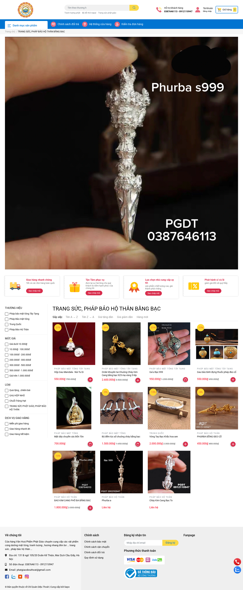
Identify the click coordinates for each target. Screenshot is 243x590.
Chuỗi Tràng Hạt (17, 400)
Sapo (67, 587)
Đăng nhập (207, 11)
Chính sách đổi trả (68, 24)
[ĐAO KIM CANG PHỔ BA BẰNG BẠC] (74, 472)
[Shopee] (20, 576)
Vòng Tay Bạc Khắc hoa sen (163, 436)
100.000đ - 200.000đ (20, 354)
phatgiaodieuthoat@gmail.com (34, 569)
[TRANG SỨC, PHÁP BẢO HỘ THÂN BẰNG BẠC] (121, 153)
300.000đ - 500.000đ (20, 365)
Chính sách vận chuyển (96, 546)
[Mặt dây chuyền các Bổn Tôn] (74, 408)
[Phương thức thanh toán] (144, 559)
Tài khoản (208, 8)
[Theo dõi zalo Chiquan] (14, 576)
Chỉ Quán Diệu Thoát (38, 587)
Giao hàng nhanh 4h (19, 428)
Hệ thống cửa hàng (100, 24)
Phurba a (106, 500)
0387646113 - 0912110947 (178, 11)
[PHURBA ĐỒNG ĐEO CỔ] (216, 408)
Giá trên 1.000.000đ (19, 375)
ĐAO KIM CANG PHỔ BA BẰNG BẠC (72, 500)
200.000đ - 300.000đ (20, 360)
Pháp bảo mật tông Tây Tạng (24, 313)
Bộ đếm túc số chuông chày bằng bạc (121, 436)
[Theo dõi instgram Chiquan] (27, 576)
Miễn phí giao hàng (19, 423)
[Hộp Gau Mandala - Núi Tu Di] (74, 343)
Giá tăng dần (105, 317)
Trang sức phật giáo (107, 13)
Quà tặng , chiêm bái (19, 390)
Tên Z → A (88, 317)
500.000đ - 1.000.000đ (21, 370)
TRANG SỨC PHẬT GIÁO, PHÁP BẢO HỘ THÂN (27, 408)
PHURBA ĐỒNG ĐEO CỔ (209, 436)
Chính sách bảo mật (95, 541)
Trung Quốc (15, 324)
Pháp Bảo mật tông (19, 319)
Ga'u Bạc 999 (156, 372)
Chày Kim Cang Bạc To (161, 500)
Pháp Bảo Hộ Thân (19, 329)
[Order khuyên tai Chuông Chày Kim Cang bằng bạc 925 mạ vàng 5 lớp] (121, 343)
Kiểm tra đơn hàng (132, 24)
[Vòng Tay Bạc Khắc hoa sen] (169, 408)
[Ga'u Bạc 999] (169, 343)
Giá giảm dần (125, 317)
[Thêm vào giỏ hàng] (90, 379)
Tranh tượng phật (72, 13)
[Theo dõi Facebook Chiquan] (7, 576)
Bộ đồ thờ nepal (89, 13)
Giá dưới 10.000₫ (18, 344)
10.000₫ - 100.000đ (19, 349)
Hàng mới (142, 317)
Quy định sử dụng (93, 557)
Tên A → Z (72, 317)
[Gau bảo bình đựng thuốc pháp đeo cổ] (216, 343)
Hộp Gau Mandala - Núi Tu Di (68, 372)
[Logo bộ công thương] (140, 573)
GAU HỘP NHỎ (17, 395)
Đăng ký (170, 542)
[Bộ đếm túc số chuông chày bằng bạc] (121, 408)
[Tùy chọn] (185, 379)
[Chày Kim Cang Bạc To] (169, 472)
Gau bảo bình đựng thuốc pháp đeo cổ (216, 372)
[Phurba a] (121, 472)
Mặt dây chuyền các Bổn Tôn (69, 436)
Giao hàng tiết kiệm (19, 434)
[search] (134, 8)
